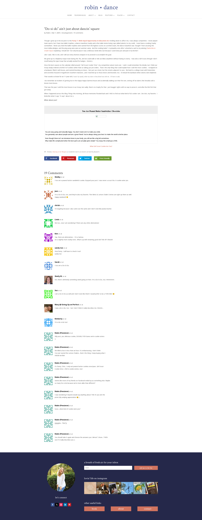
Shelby (57, 177)
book (94, 508)
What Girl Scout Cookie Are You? (101, 146)
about (121, 508)
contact (147, 508)
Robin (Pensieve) (62, 333)
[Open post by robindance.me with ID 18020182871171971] (152, 488)
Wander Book (80, 15)
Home (69, 15)
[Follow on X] (56, 504)
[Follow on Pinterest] (69, 504)
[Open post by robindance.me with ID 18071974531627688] (90, 488)
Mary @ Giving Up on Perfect (67, 304)
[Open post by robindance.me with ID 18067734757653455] (127, 488)
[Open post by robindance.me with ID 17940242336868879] (139, 488)
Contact (131, 15)
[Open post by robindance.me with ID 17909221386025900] (102, 488)
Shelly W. (58, 276)
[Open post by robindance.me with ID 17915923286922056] (115, 488)
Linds (57, 219)
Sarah (57, 262)
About (91, 15)
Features (109, 15)
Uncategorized (67, 33)
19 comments (78, 33)
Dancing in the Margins (59, 152)
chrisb (57, 205)
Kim (56, 234)
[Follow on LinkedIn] (65, 504)
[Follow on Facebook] (52, 504)
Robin (48, 33)
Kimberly (58, 319)
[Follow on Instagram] (61, 504)
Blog (100, 15)
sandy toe (59, 248)
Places (120, 15)
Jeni (56, 191)
